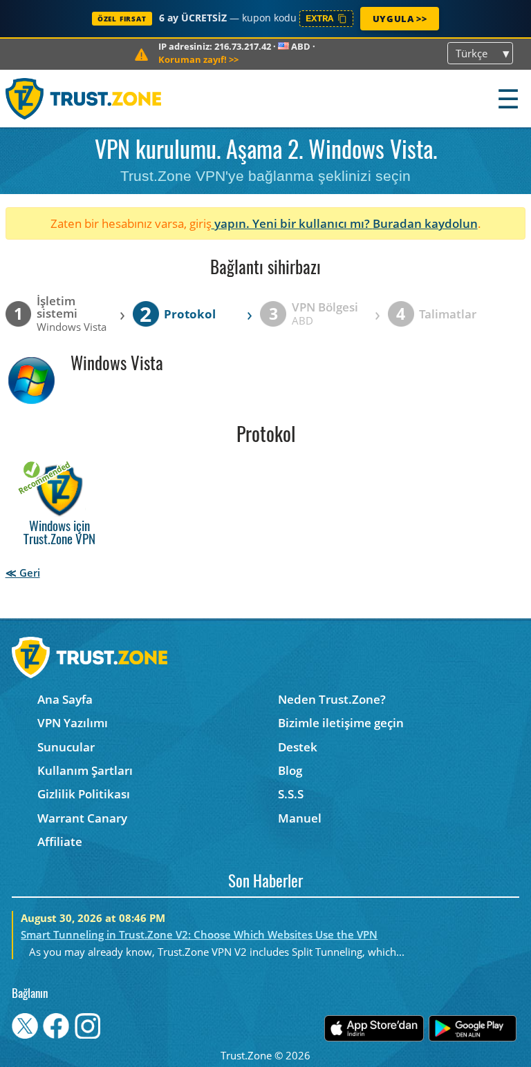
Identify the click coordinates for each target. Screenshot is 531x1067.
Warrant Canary (82, 818)
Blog (290, 770)
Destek (297, 747)
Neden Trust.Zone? (332, 699)
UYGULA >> (400, 18)
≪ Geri (23, 572)
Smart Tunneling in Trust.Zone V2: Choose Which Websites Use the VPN (199, 934)
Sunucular (66, 747)
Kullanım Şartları (85, 770)
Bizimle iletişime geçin (341, 723)
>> (198, 59)
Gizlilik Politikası (83, 794)
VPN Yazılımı (72, 723)
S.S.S (291, 794)
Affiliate (59, 841)
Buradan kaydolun (425, 223)
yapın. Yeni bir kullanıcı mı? (292, 223)
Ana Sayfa (65, 699)
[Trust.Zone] (84, 98)
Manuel (300, 818)
